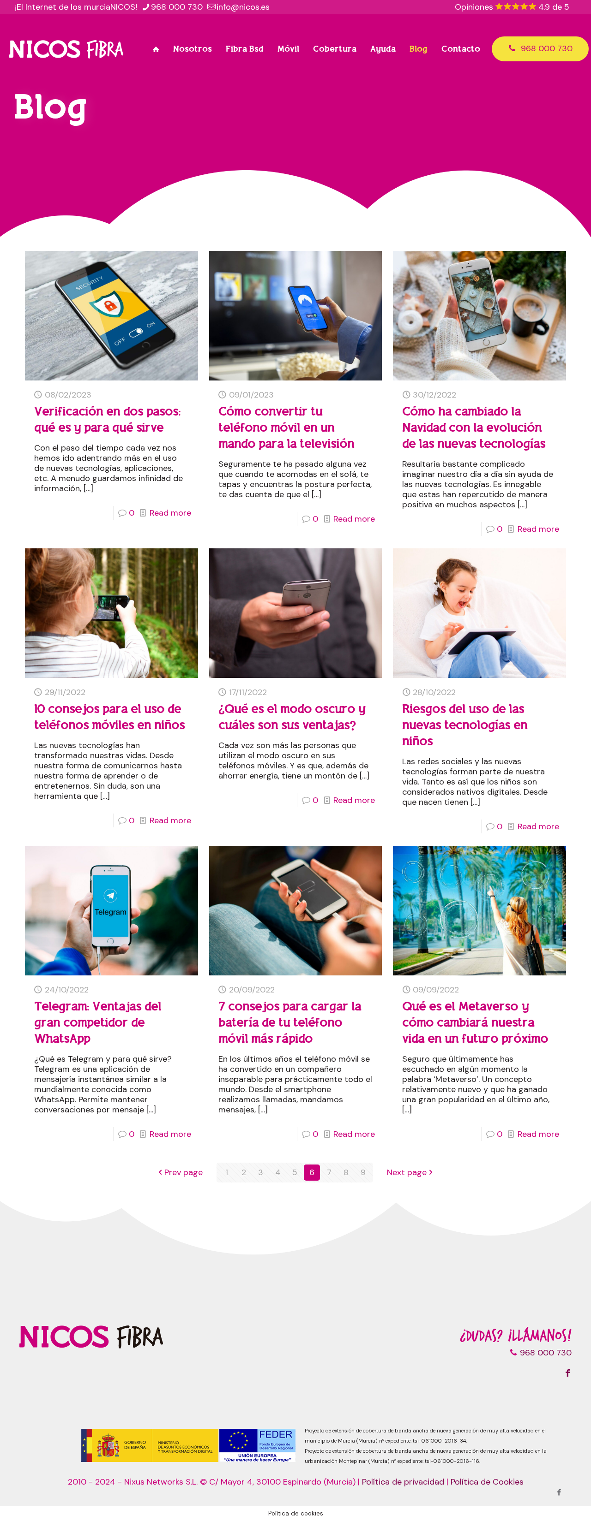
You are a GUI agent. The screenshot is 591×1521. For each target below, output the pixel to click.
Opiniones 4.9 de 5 (512, 6)
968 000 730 (177, 6)
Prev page (183, 1172)
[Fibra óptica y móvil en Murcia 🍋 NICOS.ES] (66, 49)
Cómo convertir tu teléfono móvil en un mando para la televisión (286, 427)
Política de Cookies (487, 1481)
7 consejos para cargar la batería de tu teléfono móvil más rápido (289, 1022)
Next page (407, 1172)
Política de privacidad (403, 1481)
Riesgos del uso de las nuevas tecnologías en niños (464, 725)
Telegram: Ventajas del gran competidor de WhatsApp (97, 1022)
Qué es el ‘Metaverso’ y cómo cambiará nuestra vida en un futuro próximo (475, 1022)
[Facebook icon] (558, 1492)
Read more (170, 512)
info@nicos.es (243, 6)
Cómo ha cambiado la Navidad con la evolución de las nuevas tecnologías (473, 427)
